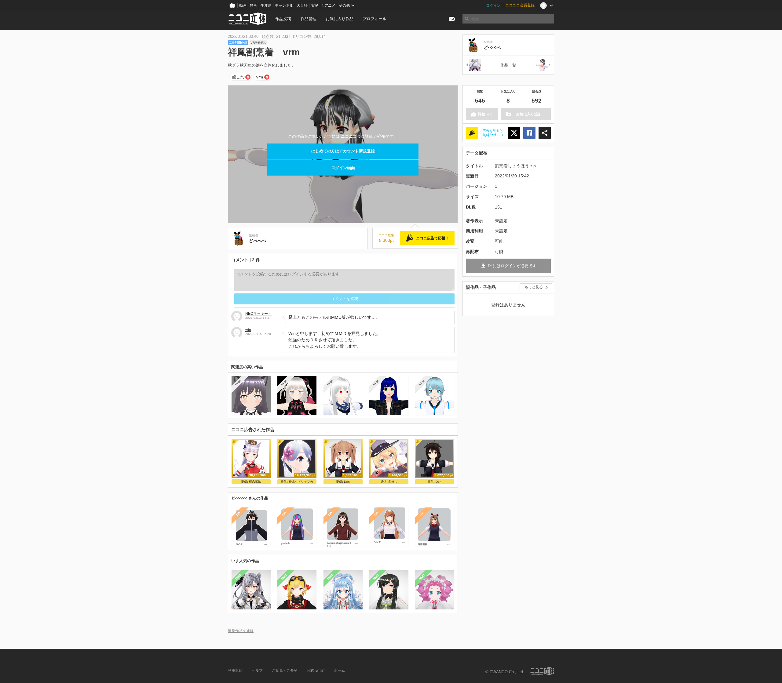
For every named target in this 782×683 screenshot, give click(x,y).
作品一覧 (508, 65)
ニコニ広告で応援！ (432, 238)
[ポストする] (514, 133)
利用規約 (235, 670)
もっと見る (533, 287)
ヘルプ (257, 670)
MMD (238, 576)
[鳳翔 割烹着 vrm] (543, 65)
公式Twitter (316, 670)
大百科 (302, 5)
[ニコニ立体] (542, 671)
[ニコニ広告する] (472, 133)
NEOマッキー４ (258, 313)
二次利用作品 (238, 42)
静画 (253, 5)
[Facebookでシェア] (529, 133)
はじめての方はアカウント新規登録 (343, 151)
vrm (259, 77)
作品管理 (308, 18)
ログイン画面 (343, 167)
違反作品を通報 (241, 631)
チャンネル (284, 5)
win (248, 330)
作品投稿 (283, 18)
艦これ (238, 77)
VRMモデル (258, 42)
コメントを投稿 (344, 298)
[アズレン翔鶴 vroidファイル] (473, 65)
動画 (243, 5)
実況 (314, 5)
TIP (238, 514)
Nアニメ (328, 5)
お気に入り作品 (339, 18)
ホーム (339, 670)
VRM (238, 382)
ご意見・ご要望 (285, 670)
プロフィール (374, 18)
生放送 (266, 5)
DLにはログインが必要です (512, 265)
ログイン (493, 5)
